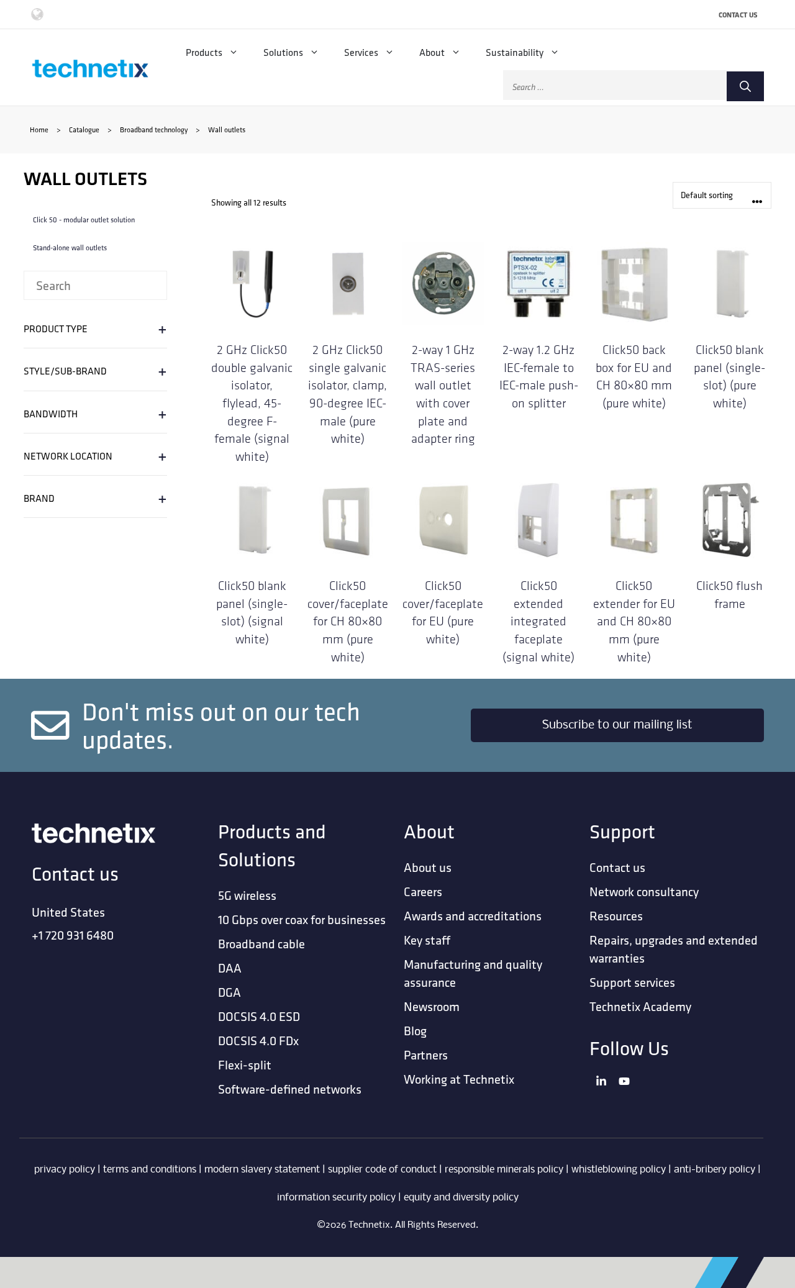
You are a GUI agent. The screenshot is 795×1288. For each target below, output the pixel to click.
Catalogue (84, 129)
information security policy (336, 1197)
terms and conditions (149, 1169)
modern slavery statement (262, 1169)
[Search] (745, 86)
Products (204, 52)
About (432, 52)
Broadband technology (154, 129)
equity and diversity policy (461, 1197)
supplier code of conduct (382, 1169)
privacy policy (64, 1169)
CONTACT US (738, 14)
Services (361, 52)
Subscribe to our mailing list (617, 725)
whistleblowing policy (618, 1169)
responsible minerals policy (504, 1169)
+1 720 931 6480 (73, 935)
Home (39, 129)
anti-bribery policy (714, 1169)
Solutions (283, 52)
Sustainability (514, 52)
